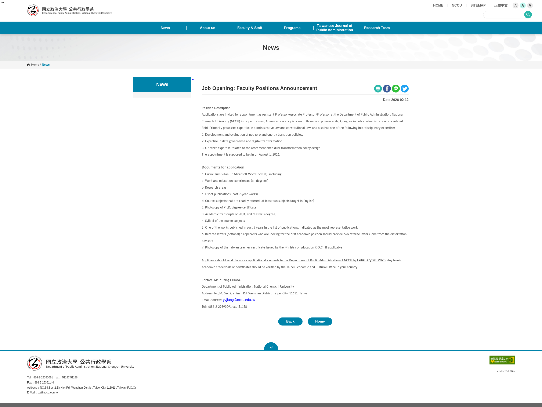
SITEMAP (478, 5)
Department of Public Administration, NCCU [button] (30, 6)
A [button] (515, 5)
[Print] (378, 88)
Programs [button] (292, 28)
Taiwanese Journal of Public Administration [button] (334, 28)
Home (35, 64)
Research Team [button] (377, 28)
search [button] (528, 14)
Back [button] (290, 321)
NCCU (457, 5)
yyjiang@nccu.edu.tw (239, 300)
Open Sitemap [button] (271, 346)
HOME (438, 5)
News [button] (165, 28)
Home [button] (320, 321)
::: (2, 1)
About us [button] (207, 28)
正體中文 (501, 5)
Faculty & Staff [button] (249, 28)
